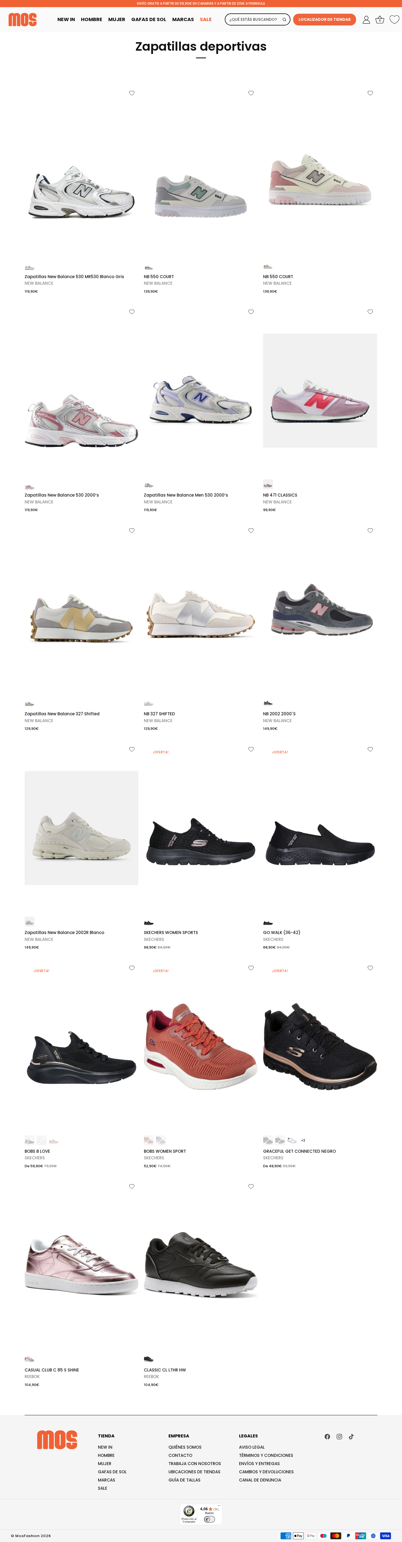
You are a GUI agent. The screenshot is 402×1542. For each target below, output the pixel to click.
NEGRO (149, 922)
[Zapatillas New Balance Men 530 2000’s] (201, 390)
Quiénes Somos (185, 1447)
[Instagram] (339, 1436)
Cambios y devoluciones (266, 1472)
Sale (206, 19)
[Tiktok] (351, 1436)
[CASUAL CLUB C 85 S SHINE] (81, 1265)
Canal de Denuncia (260, 1480)
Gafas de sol (112, 1472)
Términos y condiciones (266, 1455)
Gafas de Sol (148, 19)
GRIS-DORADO (29, 703)
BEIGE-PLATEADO (149, 703)
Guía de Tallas (184, 1480)
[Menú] (219, 1507)
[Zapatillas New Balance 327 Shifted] (81, 609)
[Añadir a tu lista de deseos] (131, 93)
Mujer (116, 19)
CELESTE (161, 1140)
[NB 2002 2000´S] (320, 609)
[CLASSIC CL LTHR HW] (201, 1265)
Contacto (180, 1455)
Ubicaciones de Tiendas (194, 1472)
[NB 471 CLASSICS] (320, 390)
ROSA (54, 1140)
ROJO (149, 1140)
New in (105, 1447)
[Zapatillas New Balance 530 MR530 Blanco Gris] (81, 172)
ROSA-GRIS (29, 484)
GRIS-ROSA (268, 703)
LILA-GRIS (149, 484)
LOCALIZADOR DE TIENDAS (325, 19)
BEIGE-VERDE (149, 266)
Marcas (183, 19)
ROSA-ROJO (268, 484)
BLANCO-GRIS (29, 266)
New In (66, 19)
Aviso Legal (252, 1447)
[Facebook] (327, 1436)
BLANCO (29, 922)
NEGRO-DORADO (268, 1140)
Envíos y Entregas (259, 1463)
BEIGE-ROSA (268, 266)
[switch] (209, 1519)
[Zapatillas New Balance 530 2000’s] (81, 390)
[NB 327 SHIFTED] (201, 609)
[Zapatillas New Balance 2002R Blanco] (81, 828)
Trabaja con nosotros (194, 1463)
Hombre (91, 19)
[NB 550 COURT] (201, 172)
